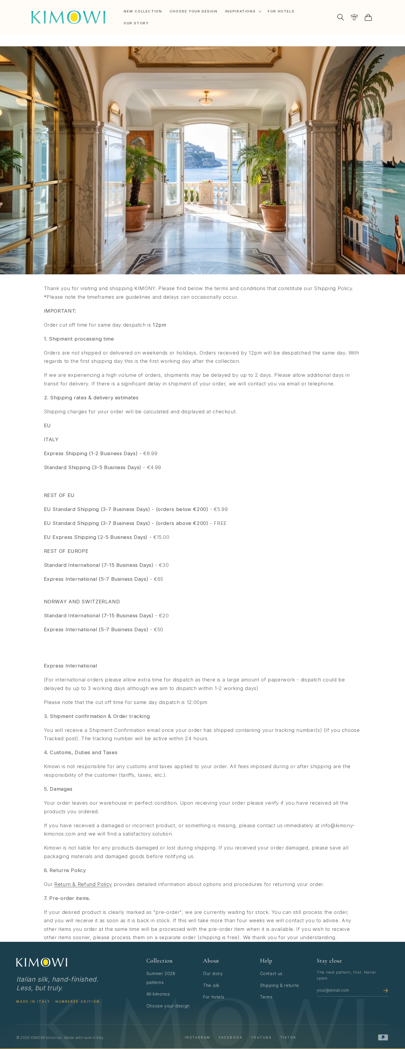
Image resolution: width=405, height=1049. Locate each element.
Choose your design (168, 1005)
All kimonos (158, 993)
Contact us (271, 973)
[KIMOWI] (41, 962)
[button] (242, 11)
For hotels (213, 996)
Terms (266, 996)
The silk (211, 985)
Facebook (231, 1037)
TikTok (288, 1037)
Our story (213, 973)
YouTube (261, 1037)
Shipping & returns (279, 985)
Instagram (198, 1037)
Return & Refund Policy (83, 884)
